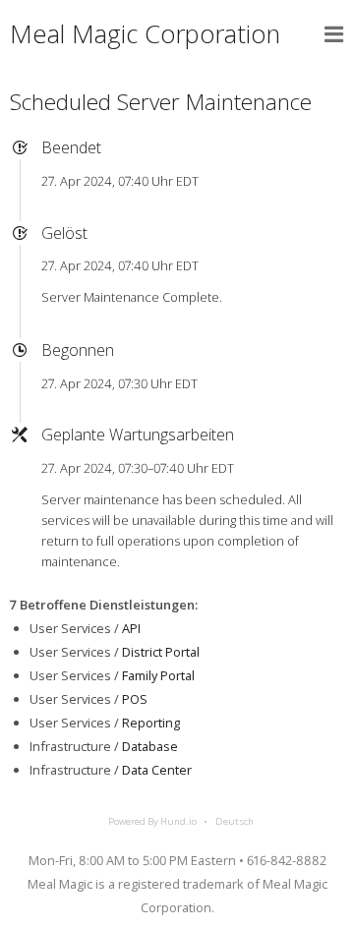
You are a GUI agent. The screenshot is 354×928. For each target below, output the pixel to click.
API (131, 628)
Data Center (157, 770)
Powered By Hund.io (152, 821)
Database (150, 746)
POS (135, 699)
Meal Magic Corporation (145, 34)
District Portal (161, 652)
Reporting (151, 722)
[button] (334, 34)
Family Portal (158, 675)
